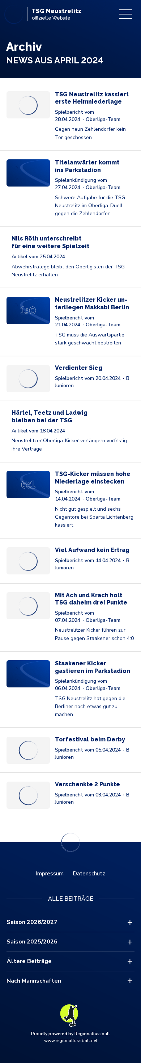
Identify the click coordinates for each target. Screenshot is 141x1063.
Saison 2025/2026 (32, 942)
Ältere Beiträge (29, 961)
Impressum (50, 874)
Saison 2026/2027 (32, 922)
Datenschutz (89, 874)
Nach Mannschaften (34, 981)
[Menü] (126, 14)
